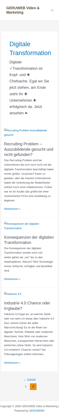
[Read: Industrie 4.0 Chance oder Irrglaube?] (12, 294)
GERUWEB (36, 410)
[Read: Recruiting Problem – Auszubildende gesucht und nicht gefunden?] (29, 132)
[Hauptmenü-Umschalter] (52, 10)
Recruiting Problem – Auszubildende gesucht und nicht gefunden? (28, 149)
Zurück (29, 379)
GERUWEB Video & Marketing (23, 10)
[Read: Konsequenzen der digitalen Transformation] (29, 226)
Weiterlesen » (12, 209)
